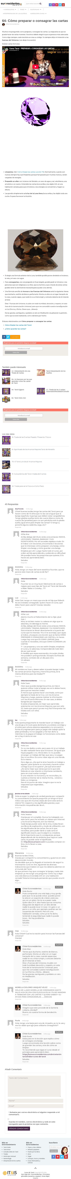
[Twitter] (60, 4)
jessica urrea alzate (22, 793)
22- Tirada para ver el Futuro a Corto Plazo (28, 486)
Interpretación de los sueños (12, 1161)
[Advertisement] (35, 151)
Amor (29, 1154)
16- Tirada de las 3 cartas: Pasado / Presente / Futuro (31, 437)
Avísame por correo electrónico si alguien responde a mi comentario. (34, 1113)
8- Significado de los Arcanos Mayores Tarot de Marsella (33, 449)
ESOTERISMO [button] (34, 9)
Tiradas (5, 1154)
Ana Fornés (19, 509)
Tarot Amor (6, 1149)
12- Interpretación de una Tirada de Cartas (21, 372)
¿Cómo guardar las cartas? (15, 329)
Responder (18, 527)
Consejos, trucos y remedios (36, 1158)
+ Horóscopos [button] (8, 9)
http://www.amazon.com (34, 842)
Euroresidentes (36, 1174)
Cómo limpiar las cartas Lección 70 (30, 172)
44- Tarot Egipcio (18, 390)
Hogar (29, 1156)
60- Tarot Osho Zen (19, 398)
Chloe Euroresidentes (29, 532)
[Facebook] (50, 4)
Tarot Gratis (7, 1147)
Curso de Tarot (29, 1172)
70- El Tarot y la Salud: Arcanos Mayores (27, 462)
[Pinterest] (56, 4)
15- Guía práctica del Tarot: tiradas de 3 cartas (29, 474)
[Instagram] (53, 4)
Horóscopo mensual (9, 1156)
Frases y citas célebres (34, 1147)
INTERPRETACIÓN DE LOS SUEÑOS (15, 13)
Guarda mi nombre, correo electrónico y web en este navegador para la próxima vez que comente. (32, 1123)
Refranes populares (33, 1149)
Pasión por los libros (34, 1152)
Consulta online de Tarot (10, 1152)
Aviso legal (45, 1176)
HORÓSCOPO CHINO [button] (37, 13)
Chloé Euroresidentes (12, 24)
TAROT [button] (22, 9)
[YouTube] (63, 4)
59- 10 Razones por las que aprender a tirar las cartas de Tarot (22, 381)
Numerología (7, 1158)
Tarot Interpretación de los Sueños (55, 372)
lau (16, 720)
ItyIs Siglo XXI (25, 1174)
